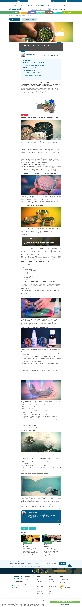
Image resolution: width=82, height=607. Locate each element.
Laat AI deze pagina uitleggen (52, 55)
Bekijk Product (25, 115)
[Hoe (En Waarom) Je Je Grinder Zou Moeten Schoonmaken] (41, 32)
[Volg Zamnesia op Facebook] (12, 585)
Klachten (50, 593)
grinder (24, 88)
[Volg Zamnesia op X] (18, 585)
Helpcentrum (50, 577)
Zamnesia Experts (39, 591)
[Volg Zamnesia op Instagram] (14, 585)
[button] (23, 55)
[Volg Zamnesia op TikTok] (12, 587)
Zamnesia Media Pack (40, 588)
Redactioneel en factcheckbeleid (53, 596)
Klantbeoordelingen (40, 586)
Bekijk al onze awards (60, 570)
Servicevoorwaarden (33, 566)
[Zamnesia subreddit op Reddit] (14, 587)
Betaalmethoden (51, 581)
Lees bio (30, 521)
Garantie (50, 591)
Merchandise (27, 588)
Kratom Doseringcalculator (64, 582)
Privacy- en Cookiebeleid (52, 586)
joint (25, 91)
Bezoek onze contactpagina (17, 582)
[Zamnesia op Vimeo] (16, 585)
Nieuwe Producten (40, 581)
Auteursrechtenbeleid (52, 595)
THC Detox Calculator (63, 577)
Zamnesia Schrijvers (40, 589)
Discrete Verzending (40, 593)
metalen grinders (52, 322)
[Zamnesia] (19, 9)
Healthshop (27, 581)
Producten (33, 528)
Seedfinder (38, 577)
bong (22, 91)
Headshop (25, 528)
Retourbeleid (50, 588)
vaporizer (58, 89)
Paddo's (26, 584)
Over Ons (38, 584)
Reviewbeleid (50, 589)
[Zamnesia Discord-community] (16, 587)
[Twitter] (58, 521)
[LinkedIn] (57, 521)
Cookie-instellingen (65, 604)
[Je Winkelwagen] (65, 9)
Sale (26, 591)
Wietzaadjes (27, 577)
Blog (37, 579)
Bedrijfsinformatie (51, 579)
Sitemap (38, 595)
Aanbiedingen (27, 589)
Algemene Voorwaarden (52, 584)
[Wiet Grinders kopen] (41, 104)
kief (30, 270)
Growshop (26, 586)
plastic (22, 324)
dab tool (31, 276)
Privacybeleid (24, 566)
